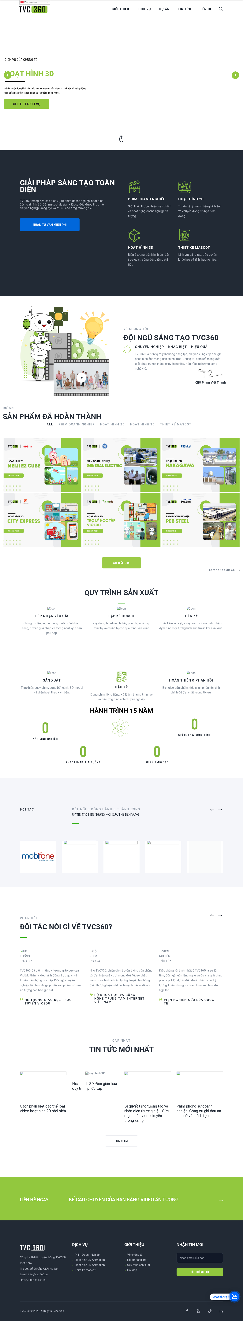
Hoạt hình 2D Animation (90, 1260)
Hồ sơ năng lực (136, 1260)
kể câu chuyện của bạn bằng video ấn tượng (124, 1199)
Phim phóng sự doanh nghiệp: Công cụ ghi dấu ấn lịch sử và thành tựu (199, 1111)
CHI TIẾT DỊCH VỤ (26, 104)
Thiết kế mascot (85, 1270)
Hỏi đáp (132, 1270)
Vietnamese (30, 2)
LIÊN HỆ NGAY (35, 1199)
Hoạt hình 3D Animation (90, 1265)
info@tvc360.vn (38, 1274)
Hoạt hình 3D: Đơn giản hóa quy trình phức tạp (94, 1086)
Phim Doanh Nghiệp (87, 1254)
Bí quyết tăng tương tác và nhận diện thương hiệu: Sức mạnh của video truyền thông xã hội (146, 1113)
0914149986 (38, 1280)
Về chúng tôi (135, 1254)
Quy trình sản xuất (138, 1265)
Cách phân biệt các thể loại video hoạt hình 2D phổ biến (43, 1108)
